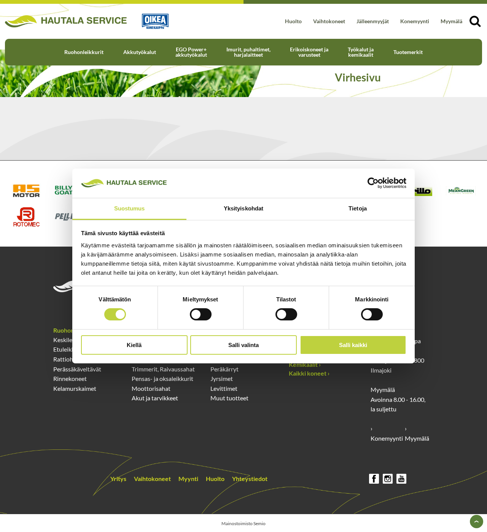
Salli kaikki (353, 345)
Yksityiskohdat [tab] (243, 208)
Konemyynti (414, 21)
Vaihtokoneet (329, 21)
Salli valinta (243, 345)
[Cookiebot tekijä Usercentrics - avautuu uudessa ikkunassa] (373, 183)
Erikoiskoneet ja (309, 52)
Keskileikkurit (71, 339)
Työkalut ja (361, 52)
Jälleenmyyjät (372, 21)
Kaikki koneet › (309, 373)
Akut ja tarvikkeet (155, 397)
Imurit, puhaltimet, (248, 52)
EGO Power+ (191, 52)
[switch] (201, 314)
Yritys (118, 478)
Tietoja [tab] (358, 208)
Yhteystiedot (249, 478)
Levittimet (223, 388)
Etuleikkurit (68, 349)
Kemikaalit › (305, 364)
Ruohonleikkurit (83, 52)
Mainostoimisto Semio (243, 523)
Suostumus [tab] (129, 208)
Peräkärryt (224, 369)
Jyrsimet (221, 378)
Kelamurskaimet (74, 388)
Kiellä (134, 345)
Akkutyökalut (139, 52)
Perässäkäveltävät (77, 369)
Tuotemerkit (408, 52)
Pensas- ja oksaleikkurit (162, 378)
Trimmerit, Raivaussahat (163, 369)
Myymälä (451, 21)
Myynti (188, 478)
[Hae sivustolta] (475, 21)
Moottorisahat (151, 388)
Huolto (293, 21)
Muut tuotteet (229, 397)
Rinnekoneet (70, 378)
